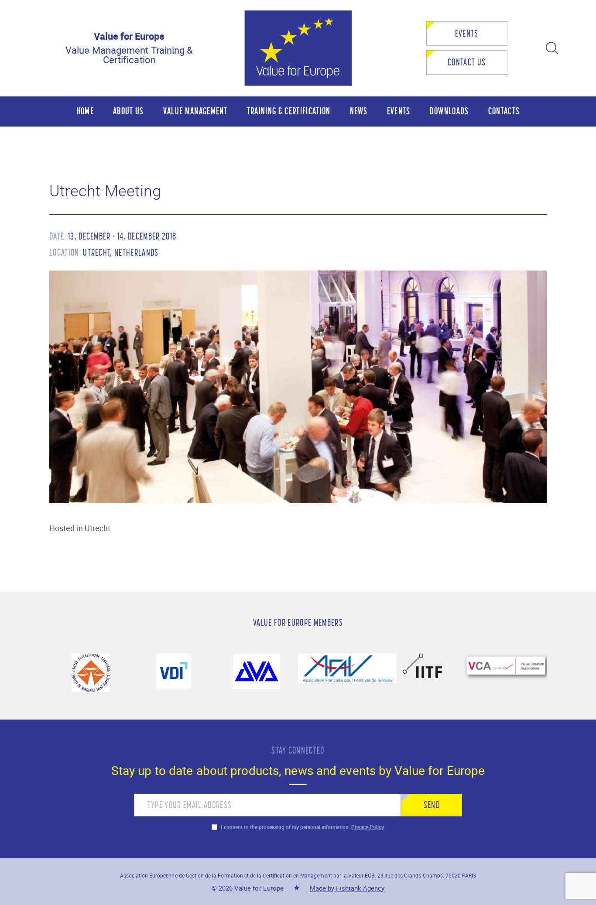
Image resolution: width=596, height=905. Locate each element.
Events (467, 33)
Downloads (449, 111)
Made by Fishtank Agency (347, 888)
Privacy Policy (367, 826)
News (359, 111)
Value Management (195, 111)
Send (432, 804)
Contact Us (467, 62)
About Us (128, 111)
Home (85, 111)
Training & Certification (289, 111)
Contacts (504, 111)
